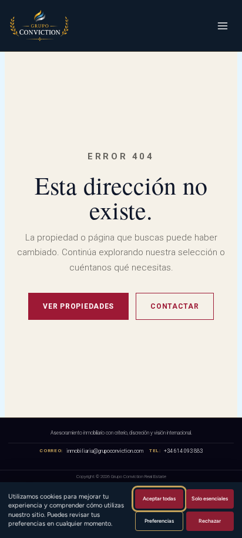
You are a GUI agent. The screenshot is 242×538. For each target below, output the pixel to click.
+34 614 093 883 (183, 451)
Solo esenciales (209, 498)
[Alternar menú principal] (222, 26)
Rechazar (210, 520)
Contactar (174, 306)
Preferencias (159, 520)
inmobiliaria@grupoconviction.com (104, 451)
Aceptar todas (159, 498)
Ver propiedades (78, 306)
